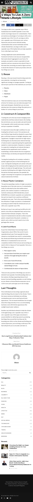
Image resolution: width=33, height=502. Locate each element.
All (2, 382)
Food (3, 404)
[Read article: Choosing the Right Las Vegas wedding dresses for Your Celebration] (4, 446)
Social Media (5, 420)
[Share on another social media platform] (28, 25)
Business (4, 391)
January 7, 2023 (14, 21)
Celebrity (4, 394)
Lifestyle (4, 410)
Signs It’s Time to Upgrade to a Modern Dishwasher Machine (19, 454)
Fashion (3, 401)
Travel (3, 429)
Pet (2, 417)
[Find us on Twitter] (4, 498)
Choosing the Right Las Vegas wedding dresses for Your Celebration (19, 446)
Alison (5, 21)
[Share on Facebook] (10, 25)
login (6, 370)
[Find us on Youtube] (7, 498)
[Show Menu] (2, 2)
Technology (5, 423)
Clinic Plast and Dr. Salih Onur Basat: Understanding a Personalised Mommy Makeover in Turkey (20, 464)
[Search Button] (31, 2)
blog (2, 388)
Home (2, 7)
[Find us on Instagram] (10, 498)
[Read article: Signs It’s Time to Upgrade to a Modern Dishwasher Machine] (4, 455)
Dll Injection (5, 398)
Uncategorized (6, 433)
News (3, 413)
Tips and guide (6, 426)
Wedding (4, 436)
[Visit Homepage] (16, 2)
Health (6, 7)
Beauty (3, 385)
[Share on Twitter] (19, 25)
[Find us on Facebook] (1, 498)
